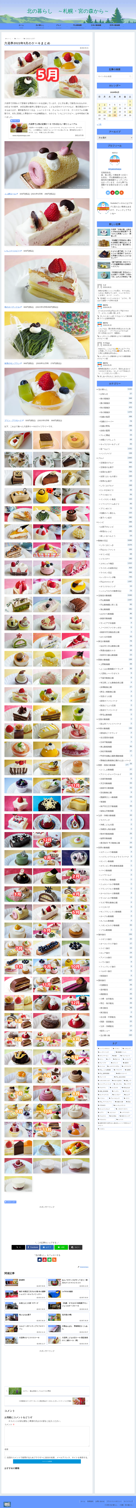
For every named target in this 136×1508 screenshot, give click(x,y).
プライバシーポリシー (114, 1501)
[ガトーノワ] (18, 550)
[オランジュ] (75, 803)
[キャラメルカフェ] (18, 496)
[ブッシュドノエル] (18, 840)
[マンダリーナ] (75, 695)
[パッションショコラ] (18, 930)
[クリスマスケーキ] (18, 459)
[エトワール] (18, 803)
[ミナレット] (47, 1093)
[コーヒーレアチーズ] (75, 1111)
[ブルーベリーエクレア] (47, 948)
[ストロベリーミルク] (75, 731)
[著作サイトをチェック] (40, 1260)
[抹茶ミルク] (47, 876)
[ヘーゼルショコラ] (75, 514)
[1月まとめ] (47, 858)
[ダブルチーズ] (47, 440)
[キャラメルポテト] (47, 767)
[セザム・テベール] (18, 858)
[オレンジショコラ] (75, 586)
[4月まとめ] (75, 894)
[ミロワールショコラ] (18, 876)
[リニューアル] (18, 1147)
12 (115, 108)
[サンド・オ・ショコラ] (47, 1021)
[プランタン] (75, 659)
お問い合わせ (100, 1501)
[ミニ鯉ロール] (75, 677)
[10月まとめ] (75, 966)
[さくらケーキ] (47, 640)
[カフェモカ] (75, 1075)
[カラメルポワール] (47, 785)
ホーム (83, 1501)
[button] (75, 1247)
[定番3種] (18, 1003)
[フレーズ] (75, 640)
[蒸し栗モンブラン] (47, 1147)
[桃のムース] (75, 749)
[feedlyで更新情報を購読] (49, 1260)
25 (110, 115)
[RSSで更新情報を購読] (54, 1260)
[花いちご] (75, 622)
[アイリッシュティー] (18, 659)
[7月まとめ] (18, 948)
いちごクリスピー (12, 251)
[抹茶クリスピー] (18, 604)
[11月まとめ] (75, 785)
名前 (6, 1449)
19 (115, 112)
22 (130, 112)
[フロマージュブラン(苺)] (18, 1184)
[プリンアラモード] (75, 1129)
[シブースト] (18, 532)
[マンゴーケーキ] (47, 713)
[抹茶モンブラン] (47, 514)
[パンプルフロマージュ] (18, 749)
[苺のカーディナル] (18, 695)
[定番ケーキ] (18, 731)
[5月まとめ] (75, 1057)
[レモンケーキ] (47, 659)
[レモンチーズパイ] (47, 731)
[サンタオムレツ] (75, 821)
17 (104, 112)
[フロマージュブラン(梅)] (47, 1166)
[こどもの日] (18, 1057)
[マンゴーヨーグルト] (18, 1075)
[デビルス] (18, 984)
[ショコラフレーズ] (18, 586)
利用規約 (90, 1501)
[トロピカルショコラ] (47, 749)
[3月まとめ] (18, 894)
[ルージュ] (75, 1021)
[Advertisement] (46, 1223)
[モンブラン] (75, 478)
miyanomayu (114, 169)
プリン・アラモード (13, 420)
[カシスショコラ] (75, 984)
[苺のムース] (47, 568)
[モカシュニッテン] (18, 478)
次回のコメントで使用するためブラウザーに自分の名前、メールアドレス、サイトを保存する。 (48, 1457)
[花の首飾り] (75, 930)
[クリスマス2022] (47, 1003)
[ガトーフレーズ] (75, 568)
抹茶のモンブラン (12, 363)
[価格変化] (18, 767)
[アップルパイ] (18, 514)
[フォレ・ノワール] (18, 713)
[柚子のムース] (75, 840)
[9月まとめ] (47, 966)
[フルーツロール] (75, 440)
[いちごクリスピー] (47, 912)
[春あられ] (47, 622)
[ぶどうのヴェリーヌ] (18, 785)
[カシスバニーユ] (47, 1057)
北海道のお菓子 (11, 1202)
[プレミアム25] (47, 459)
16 (99, 112)
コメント (9, 1424)
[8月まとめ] (18, 966)
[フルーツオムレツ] (47, 550)
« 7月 (99, 124)
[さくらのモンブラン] (47, 677)
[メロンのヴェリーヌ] (75, 713)
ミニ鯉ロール (10, 194)
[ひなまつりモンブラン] (18, 622)
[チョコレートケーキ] (75, 459)
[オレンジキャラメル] (47, 894)
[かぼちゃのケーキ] (47, 496)
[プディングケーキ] (75, 767)
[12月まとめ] (47, 840)
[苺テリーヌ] (18, 568)
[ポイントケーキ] (18, 821)
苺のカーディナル (12, 307)
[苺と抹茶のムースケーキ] (18, 640)
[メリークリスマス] (18, 440)
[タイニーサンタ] (47, 821)
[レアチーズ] (47, 604)
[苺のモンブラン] (47, 532)
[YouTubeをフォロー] (44, 1260)
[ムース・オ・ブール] (47, 803)
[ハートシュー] (47, 586)
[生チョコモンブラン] (75, 604)
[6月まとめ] (47, 930)
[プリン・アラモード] (47, 695)
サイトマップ (128, 1501)
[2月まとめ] (75, 876)
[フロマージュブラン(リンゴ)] (75, 1166)
